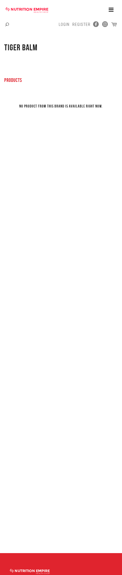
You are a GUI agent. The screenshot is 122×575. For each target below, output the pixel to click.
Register (81, 24)
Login (64, 24)
